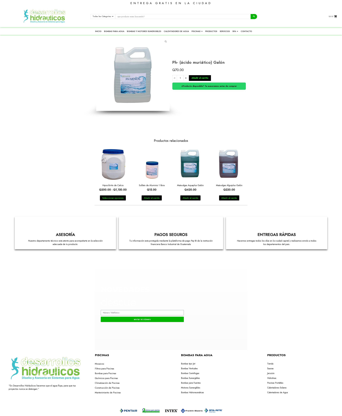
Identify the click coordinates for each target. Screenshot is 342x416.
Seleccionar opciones (113, 198)
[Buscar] (254, 16)
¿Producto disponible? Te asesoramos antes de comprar (209, 86)
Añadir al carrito (200, 77)
